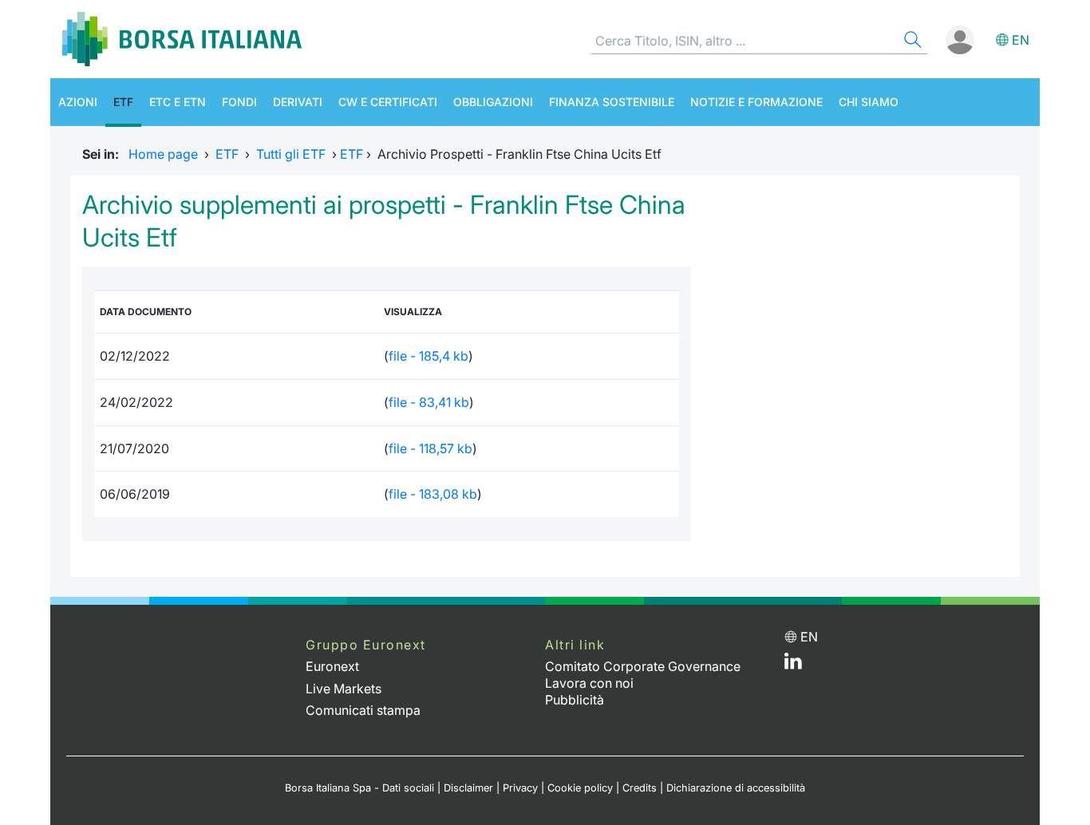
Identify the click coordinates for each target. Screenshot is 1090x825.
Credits (639, 788)
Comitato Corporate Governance (642, 666)
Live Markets (343, 689)
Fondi (239, 102)
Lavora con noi (589, 683)
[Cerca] (911, 42)
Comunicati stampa (363, 710)
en (1020, 40)
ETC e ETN (177, 102)
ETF (123, 102)
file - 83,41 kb (429, 402)
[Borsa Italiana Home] (182, 39)
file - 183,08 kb (433, 494)
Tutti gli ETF (291, 154)
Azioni (77, 102)
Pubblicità (574, 700)
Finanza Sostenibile (611, 102)
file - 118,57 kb (430, 448)
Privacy (520, 788)
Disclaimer (468, 788)
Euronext (332, 666)
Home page (163, 154)
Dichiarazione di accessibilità (735, 788)
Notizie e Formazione (756, 102)
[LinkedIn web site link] (793, 665)
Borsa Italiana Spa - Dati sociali (359, 788)
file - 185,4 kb (428, 356)
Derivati (297, 102)
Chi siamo (868, 102)
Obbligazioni (493, 102)
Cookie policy (580, 788)
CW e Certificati (387, 102)
